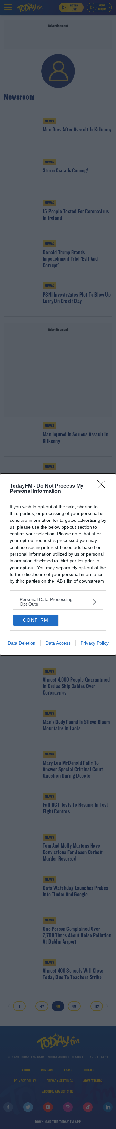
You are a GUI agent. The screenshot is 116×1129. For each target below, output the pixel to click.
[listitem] (58, 601)
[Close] (103, 486)
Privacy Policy (95, 643)
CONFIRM (36, 620)
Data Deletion (21, 643)
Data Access (58, 643)
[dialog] (58, 564)
